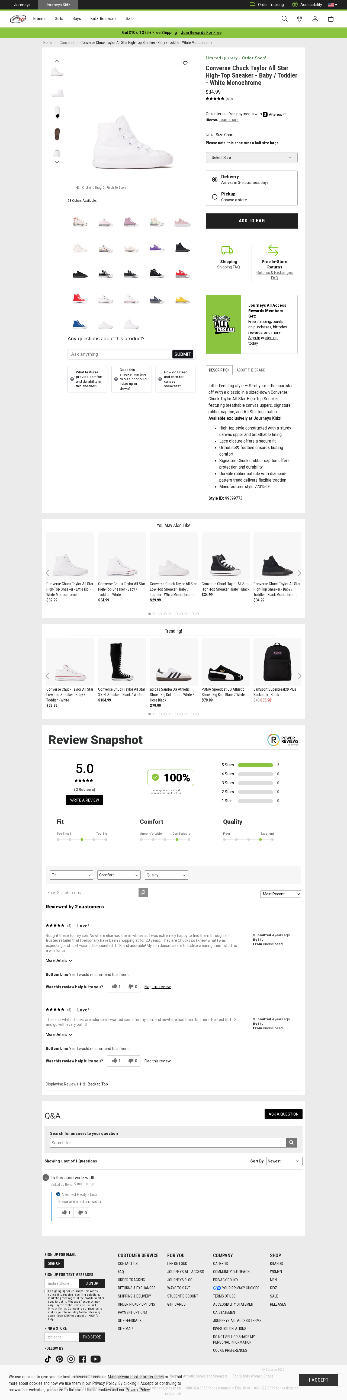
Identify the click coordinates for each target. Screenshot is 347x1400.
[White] (131, 294)
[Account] (316, 19)
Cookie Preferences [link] (230, 1350)
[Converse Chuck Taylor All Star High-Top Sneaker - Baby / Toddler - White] (122, 556)
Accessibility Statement (234, 1304)
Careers (220, 1263)
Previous (57, 59)
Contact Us (128, 1263)
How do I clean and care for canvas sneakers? (176, 379)
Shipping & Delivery (134, 1296)
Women (276, 1272)
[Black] (106, 268)
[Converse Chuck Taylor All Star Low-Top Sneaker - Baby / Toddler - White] (70, 662)
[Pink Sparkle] (183, 217)
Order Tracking (271, 4)
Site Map (125, 1329)
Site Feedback (130, 1320)
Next (57, 161)
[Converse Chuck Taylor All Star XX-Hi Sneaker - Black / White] (122, 662)
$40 (256, 700)
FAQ (121, 1272)
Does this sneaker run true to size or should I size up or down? (133, 379)
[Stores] (300, 19)
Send (182, 354)
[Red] (183, 268)
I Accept (319, 1380)
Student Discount (182, 1296)
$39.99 (51, 600)
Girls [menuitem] (59, 18)
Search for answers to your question (84, 1134)
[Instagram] (72, 1358)
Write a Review (84, 800)
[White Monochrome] (106, 320)
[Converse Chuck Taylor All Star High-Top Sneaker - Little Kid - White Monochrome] (70, 556)
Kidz (273, 1288)
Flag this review (157, 987)
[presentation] (39, 19)
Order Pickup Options (136, 1304)
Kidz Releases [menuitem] (103, 18)
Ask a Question (283, 1114)
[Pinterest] (60, 1358)
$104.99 (104, 700)
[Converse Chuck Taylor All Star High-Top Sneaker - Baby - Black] (226, 556)
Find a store (55, 1328)
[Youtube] (96, 1358)
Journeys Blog (179, 1280)
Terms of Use (224, 1296)
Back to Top (98, 1084)
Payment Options (132, 1312)
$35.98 (265, 700)
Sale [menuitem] (130, 18)
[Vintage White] (80, 217)
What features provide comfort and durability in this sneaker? (89, 379)
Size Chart (225, 135)
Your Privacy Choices (240, 1288)
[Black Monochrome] (183, 243)
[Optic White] (106, 294)
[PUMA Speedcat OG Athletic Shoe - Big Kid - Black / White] (226, 662)
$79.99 (155, 705)
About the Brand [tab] (250, 370)
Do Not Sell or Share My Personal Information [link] (234, 1339)
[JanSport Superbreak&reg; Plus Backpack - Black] (277, 662)
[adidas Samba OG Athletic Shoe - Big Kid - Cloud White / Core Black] (174, 662)
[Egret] (157, 217)
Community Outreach (231, 1272)
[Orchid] (131, 217)
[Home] (18, 19)
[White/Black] (106, 243)
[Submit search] (291, 1143)
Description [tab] (219, 370)
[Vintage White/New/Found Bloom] (131, 243)
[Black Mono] (80, 268)
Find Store (92, 1337)
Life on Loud (177, 1263)
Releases (278, 1304)
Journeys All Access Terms (237, 1320)
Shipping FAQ (228, 267)
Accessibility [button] (311, 4)
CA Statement (225, 1312)
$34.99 (103, 600)
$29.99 (155, 600)
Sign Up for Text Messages (68, 1275)
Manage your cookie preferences (136, 1376)
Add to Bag (252, 220)
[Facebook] (83, 1358)
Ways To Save (179, 1288)
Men (273, 1280)
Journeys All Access (185, 1272)
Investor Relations (229, 1329)
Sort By (257, 1161)
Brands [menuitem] (39, 18)
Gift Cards (176, 1304)
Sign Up (54, 1263)
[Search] (285, 19)
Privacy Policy (225, 1280)
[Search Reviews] (143, 892)
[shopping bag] (331, 19)
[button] (333, 5)
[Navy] (157, 294)
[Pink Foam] (106, 217)
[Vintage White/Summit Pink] (80, 243)
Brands (276, 1263)
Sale (274, 1296)
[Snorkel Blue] (80, 320)
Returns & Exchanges (137, 1288)
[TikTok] (48, 1358)
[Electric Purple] (157, 243)
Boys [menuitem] (76, 18)
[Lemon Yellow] (183, 294)
